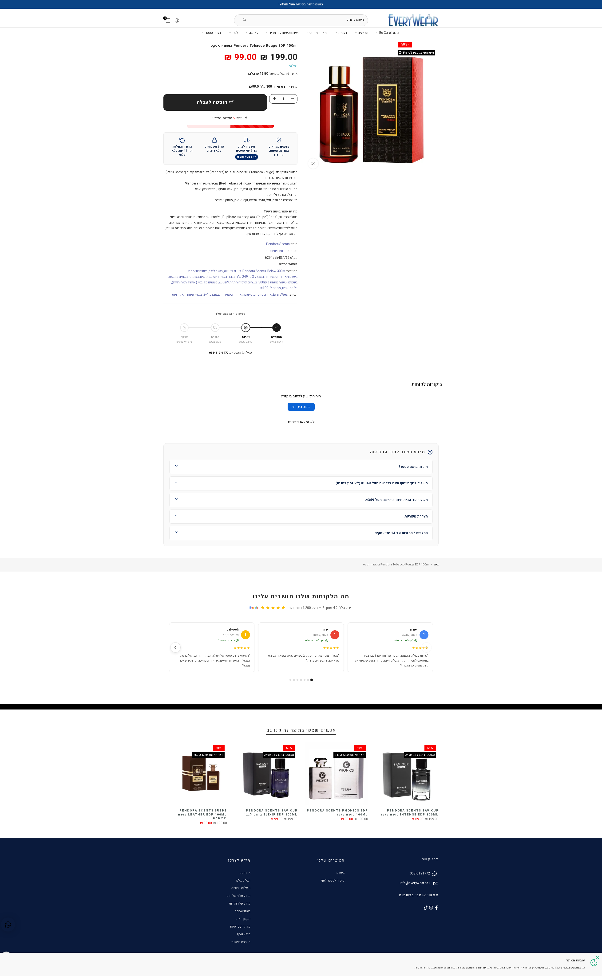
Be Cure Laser (389, 32)
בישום (341, 872)
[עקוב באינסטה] (431, 907)
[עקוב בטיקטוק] (426, 907)
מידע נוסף (243, 934)
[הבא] (175, 647)
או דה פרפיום (263, 294)
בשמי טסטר (213, 32)
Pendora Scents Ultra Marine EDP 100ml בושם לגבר (262, 812)
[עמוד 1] (311, 680)
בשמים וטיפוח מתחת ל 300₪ (277, 282)
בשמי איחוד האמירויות (187, 294)
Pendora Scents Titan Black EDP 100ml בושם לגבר (192, 812)
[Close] (597, 957)
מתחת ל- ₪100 (270, 288)
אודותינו (244, 872)
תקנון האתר (242, 918)
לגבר (235, 32)
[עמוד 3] (304, 680)
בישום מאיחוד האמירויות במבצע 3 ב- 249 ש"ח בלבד (262, 276)
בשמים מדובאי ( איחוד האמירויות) (194, 282)
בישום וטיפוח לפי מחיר (284, 32)
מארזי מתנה (318, 32)
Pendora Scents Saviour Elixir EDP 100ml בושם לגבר (408, 812)
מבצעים (363, 32)
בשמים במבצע (178, 276)
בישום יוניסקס (197, 271)
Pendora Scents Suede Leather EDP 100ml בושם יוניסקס (339, 814)
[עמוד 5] (297, 680)
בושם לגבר (216, 271)
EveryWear (281, 294)
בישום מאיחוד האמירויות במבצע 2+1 (227, 294)
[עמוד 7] (290, 680)
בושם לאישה (232, 271)
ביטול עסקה (242, 911)
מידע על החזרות (239, 903)
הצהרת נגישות (240, 942)
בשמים (342, 32)
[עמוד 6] (294, 680)
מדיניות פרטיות (240, 926)
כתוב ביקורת (301, 407)
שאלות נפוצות (240, 888)
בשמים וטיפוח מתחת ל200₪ (238, 282)
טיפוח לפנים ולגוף (333, 880)
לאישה (253, 32)
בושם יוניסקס (275, 250)
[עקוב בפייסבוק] (436, 907)
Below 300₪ (276, 271)
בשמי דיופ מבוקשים (213, 276)
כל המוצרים (289, 288)
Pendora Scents (278, 244)
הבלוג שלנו (243, 880)
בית (436, 564)
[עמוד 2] (308, 680)
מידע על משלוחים (238, 895)
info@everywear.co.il (415, 883)
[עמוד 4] (301, 680)
